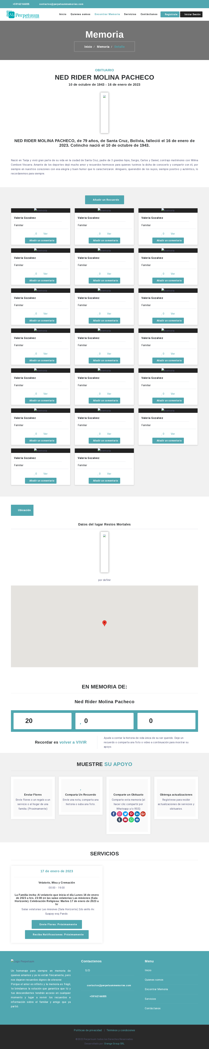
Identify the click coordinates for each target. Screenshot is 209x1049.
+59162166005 (21, 4)
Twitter (125, 814)
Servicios (130, 14)
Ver (45, 233)
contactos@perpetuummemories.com (61, 4)
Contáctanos (149, 14)
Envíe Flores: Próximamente (58, 924)
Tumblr (119, 819)
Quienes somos (80, 14)
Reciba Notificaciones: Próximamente (58, 934)
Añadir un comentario (42, 240)
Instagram (119, 814)
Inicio (62, 14)
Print (137, 819)
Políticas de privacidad (88, 1030)
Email (125, 819)
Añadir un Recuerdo (105, 199)
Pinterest (131, 814)
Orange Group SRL (114, 1043)
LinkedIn (137, 814)
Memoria (103, 46)
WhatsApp (131, 819)
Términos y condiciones (120, 1030)
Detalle (119, 46)
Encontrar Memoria (107, 14)
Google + (143, 814)
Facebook (113, 814)
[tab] (22, 510)
